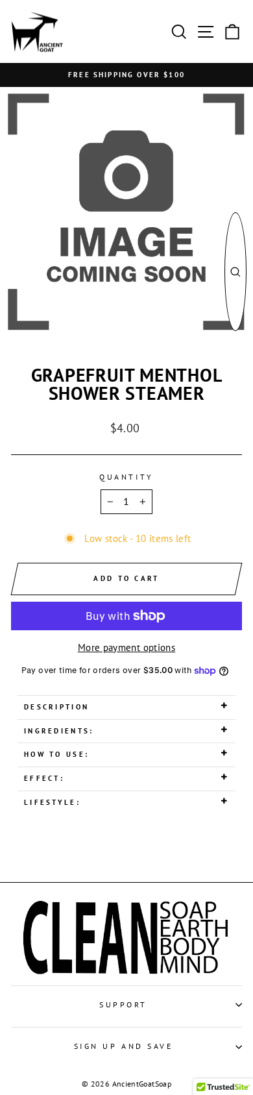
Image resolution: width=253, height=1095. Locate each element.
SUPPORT (123, 1004)
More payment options (126, 647)
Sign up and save (123, 1046)
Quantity (126, 477)
